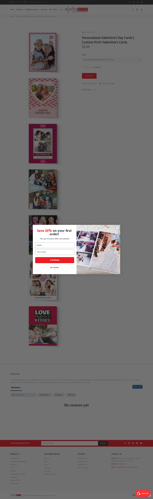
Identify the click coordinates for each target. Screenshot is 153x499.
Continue (54, 260)
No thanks (54, 267)
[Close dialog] (117, 228)
